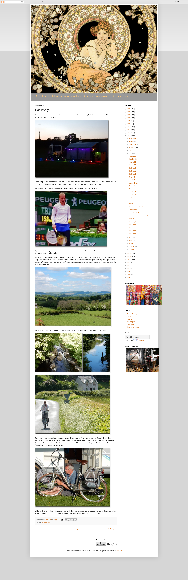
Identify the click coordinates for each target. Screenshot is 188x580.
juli (130, 150)
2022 (129, 118)
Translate (142, 340)
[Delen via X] (71, 519)
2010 (129, 268)
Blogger (119, 551)
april (130, 240)
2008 (129, 274)
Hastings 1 (132, 174)
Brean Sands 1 (134, 213)
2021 (129, 121)
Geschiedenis (131, 324)
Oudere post (112, 529)
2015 (129, 253)
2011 (129, 265)
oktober (131, 141)
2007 (129, 277)
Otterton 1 (132, 189)
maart (131, 243)
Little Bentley (133, 159)
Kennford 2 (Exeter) (135, 192)
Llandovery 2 (133, 231)
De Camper (131, 322)
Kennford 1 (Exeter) (135, 195)
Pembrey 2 (132, 219)
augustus (132, 147)
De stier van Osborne (134, 327)
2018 (129, 130)
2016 (129, 136)
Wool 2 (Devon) (134, 180)
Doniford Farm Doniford (137, 207)
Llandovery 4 (133, 225)
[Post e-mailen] (62, 519)
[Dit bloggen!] (68, 519)
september (133, 144)
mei (130, 238)
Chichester (132, 177)
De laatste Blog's (132, 314)
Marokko (130, 319)
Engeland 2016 (45, 522)
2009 (129, 271)
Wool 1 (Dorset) (134, 183)
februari (132, 246)
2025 (129, 109)
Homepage (77, 529)
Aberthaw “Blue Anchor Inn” (138, 216)
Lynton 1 (132, 204)
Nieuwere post (41, 529)
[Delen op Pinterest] (76, 519)
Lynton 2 (132, 201)
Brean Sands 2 (134, 210)
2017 (129, 133)
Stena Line (132, 156)
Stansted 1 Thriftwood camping (139, 165)
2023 (129, 115)
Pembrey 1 (132, 222)
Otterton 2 (132, 186)
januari (131, 249)
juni (130, 153)
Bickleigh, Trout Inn (135, 198)
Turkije (129, 316)
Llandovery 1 (133, 234)
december (132, 138)
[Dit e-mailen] (66, 519)
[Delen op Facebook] (73, 519)
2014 (129, 256)
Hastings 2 (132, 171)
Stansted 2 (132, 162)
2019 (129, 127)
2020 (129, 124)
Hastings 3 (132, 168)
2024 (129, 112)
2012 (129, 262)
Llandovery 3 (133, 228)
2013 (129, 259)
